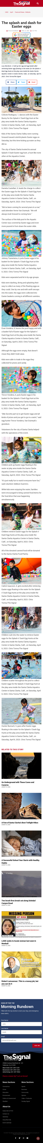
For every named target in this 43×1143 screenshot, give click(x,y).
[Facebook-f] (15, 1138)
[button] (5, 3)
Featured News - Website (22, 12)
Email (3, 1036)
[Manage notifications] (38, 1138)
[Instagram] (23, 1138)
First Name (4, 1020)
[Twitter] (19, 1138)
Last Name (4, 1028)
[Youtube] (27, 1138)
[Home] (2, 12)
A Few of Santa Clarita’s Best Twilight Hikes (20, 823)
